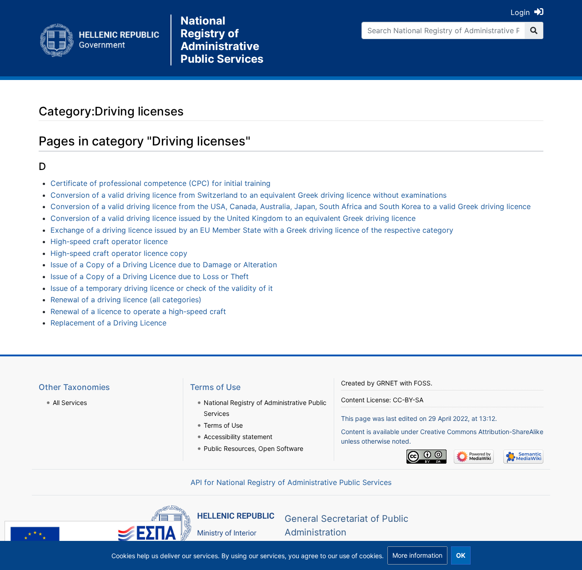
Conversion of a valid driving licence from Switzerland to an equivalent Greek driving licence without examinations (248, 195)
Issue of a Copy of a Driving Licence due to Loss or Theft (149, 276)
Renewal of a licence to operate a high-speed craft (138, 311)
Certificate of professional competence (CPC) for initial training (160, 183)
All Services (70, 402)
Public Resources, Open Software (253, 448)
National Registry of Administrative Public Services (222, 40)
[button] (417, 555)
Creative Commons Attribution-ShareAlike (481, 431)
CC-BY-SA (408, 400)
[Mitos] (105, 40)
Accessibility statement (238, 436)
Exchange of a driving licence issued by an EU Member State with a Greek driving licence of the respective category (251, 230)
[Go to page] (534, 30)
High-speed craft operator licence (109, 241)
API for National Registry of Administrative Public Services (291, 482)
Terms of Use (223, 425)
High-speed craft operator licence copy (118, 253)
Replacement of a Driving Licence (108, 322)
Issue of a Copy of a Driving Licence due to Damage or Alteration (163, 264)
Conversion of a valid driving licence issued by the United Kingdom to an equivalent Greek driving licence (233, 218)
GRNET (387, 383)
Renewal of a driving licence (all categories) (125, 299)
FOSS (422, 383)
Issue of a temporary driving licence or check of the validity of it (161, 288)
